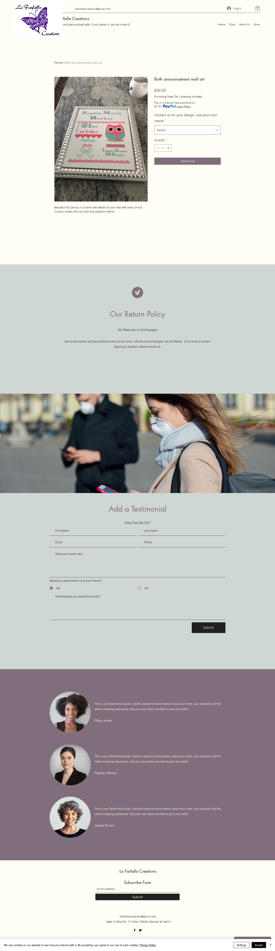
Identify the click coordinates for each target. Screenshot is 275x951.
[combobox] (187, 130)
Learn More (183, 106)
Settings (241, 945)
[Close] (270, 945)
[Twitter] (140, 930)
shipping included (191, 96)
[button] (257, 8)
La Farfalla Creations (70, 18)
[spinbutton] (163, 147)
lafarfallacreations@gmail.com (93, 8)
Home (58, 62)
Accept (259, 945)
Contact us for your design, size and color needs (185, 118)
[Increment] (168, 147)
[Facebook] (135, 930)
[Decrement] (157, 147)
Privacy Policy (148, 945)
